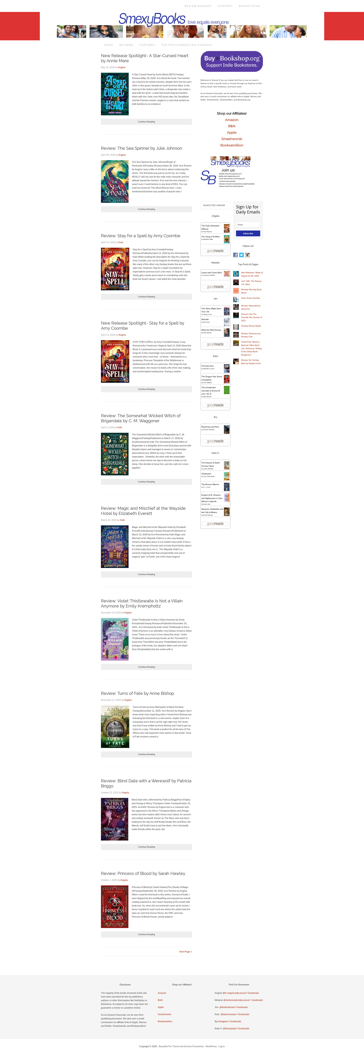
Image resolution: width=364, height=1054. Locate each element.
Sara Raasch (207, 231)
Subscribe (248, 233)
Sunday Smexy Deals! (251, 326)
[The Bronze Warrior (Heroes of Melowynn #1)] (226, 490)
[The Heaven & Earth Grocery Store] (226, 469)
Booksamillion (231, 145)
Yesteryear (206, 474)
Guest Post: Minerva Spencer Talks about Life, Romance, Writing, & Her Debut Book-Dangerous (251, 348)
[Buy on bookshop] (231, 71)
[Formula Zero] (226, 372)
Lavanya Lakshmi (209, 275)
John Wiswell (207, 382)
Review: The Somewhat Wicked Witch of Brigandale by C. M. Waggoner (141, 418)
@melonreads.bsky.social (236, 1000)
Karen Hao (206, 504)
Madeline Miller (208, 239)
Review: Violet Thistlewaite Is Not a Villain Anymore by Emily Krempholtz (142, 603)
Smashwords (232, 139)
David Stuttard (208, 515)
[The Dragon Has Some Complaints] (226, 382)
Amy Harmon (207, 332)
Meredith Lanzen (208, 368)
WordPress (211, 1046)
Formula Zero (207, 366)
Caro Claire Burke (209, 476)
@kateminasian (228, 1014)
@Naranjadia (229, 1028)
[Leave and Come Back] (226, 276)
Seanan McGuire (208, 429)
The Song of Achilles (210, 236)
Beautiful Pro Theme (169, 1046)
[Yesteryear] (226, 479)
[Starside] (226, 325)
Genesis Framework (193, 1046)
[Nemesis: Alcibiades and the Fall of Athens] (226, 515)
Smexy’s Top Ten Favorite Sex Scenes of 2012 (251, 317)
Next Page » (185, 951)
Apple (232, 132)
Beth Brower (207, 396)
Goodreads (253, 993)
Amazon (231, 120)
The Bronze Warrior (210, 484)
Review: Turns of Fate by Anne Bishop (137, 693)
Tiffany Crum (207, 314)
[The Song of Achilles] (226, 242)
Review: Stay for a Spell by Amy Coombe (140, 235)
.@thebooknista (227, 1007)
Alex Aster (206, 322)
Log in (222, 1046)
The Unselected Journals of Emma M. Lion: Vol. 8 (211, 390)
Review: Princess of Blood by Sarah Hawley (143, 873)
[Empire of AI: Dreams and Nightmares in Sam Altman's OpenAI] (226, 501)
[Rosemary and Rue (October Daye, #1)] (226, 433)
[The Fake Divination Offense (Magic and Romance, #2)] (226, 232)
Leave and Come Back (211, 272)
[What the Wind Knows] (226, 336)
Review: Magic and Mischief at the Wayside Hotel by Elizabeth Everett (143, 511)
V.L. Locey (206, 487)
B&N (231, 126)
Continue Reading (146, 122)
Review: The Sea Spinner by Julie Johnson (141, 148)
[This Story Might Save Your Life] (226, 314)
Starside (205, 319)
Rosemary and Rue (210, 427)
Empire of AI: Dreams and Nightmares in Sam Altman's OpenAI (212, 498)
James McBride (208, 469)
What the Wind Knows (211, 330)
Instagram (223, 1021)
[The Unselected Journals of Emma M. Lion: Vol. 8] (226, 393)
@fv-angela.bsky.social (234, 993)
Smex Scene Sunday (250, 298)
